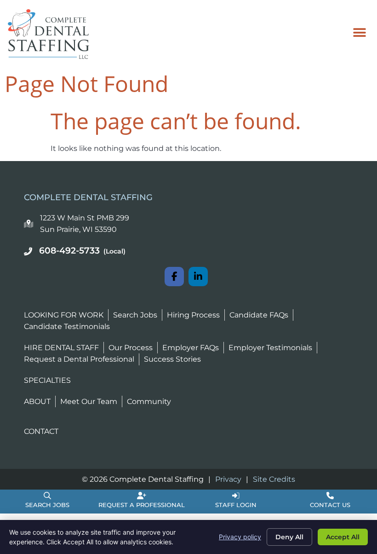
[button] (359, 32)
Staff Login (236, 505)
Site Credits (274, 479)
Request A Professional (141, 505)
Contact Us (330, 505)
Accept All (343, 537)
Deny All (289, 537)
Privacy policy (240, 537)
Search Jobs (47, 505)
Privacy (228, 479)
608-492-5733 (82, 250)
